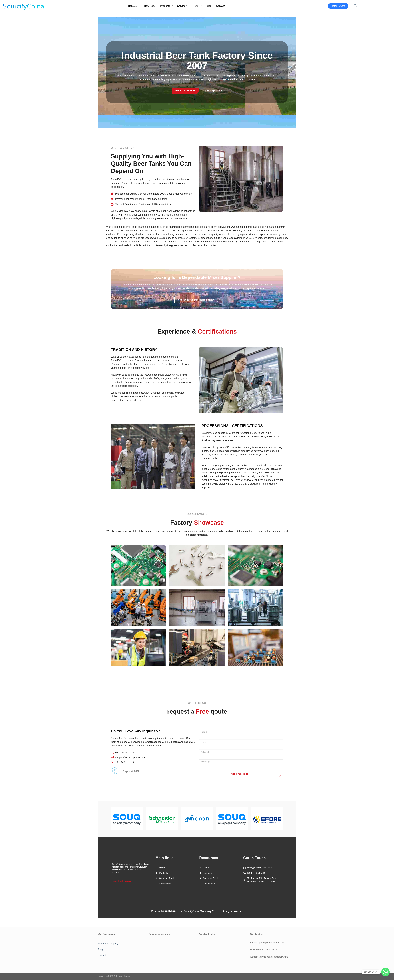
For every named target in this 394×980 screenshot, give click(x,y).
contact (102, 955)
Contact (220, 6)
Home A (132, 6)
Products (165, 6)
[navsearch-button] (355, 6)
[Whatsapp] (385, 972)
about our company (108, 943)
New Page (150, 6)
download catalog (122, 881)
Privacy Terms (123, 976)
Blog (208, 6)
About (196, 6)
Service (181, 6)
